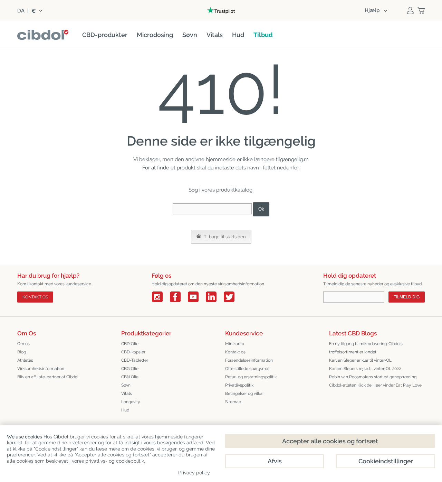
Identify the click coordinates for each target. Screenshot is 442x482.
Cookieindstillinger (385, 461)
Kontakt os (35, 297)
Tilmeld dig (407, 297)
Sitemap (233, 401)
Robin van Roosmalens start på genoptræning (372, 376)
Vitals (126, 393)
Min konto (234, 343)
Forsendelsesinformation (249, 360)
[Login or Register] (410, 10)
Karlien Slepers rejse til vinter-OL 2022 (365, 368)
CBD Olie (129, 343)
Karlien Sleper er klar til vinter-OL (360, 360)
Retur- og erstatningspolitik (251, 376)
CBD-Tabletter (134, 360)
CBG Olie (129, 368)
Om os (23, 343)
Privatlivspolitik (239, 385)
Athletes (25, 360)
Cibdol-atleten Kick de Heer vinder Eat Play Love (375, 385)
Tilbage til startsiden (224, 236)
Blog (21, 352)
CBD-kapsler (133, 352)
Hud (125, 410)
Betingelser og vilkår (244, 393)
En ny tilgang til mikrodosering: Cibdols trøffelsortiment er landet (366, 347)
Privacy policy (194, 472)
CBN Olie (129, 376)
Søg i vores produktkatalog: (221, 190)
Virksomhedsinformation (40, 368)
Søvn (126, 385)
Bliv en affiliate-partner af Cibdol (47, 376)
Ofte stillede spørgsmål (247, 368)
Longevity (130, 401)
